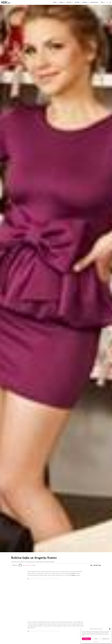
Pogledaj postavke (105, 638)
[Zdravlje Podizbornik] (80, 2)
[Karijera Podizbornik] (87, 2)
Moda (54, 2)
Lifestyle (69, 2)
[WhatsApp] (96, 565)
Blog (102, 2)
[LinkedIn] (95, 565)
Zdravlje (77, 2)
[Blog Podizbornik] (104, 2)
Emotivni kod (94, 2)
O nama (94, 641)
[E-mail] (100, 565)
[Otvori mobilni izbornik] (107, 2)
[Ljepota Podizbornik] (64, 2)
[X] (93, 565)
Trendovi (14, 565)
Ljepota (61, 2)
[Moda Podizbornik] (57, 2)
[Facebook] (91, 565)
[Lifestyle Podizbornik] (72, 2)
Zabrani (96, 638)
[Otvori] (110, 2)
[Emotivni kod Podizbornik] (98, 2)
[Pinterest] (98, 565)
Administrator (27, 565)
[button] (109, 628)
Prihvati (86, 638)
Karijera (84, 2)
